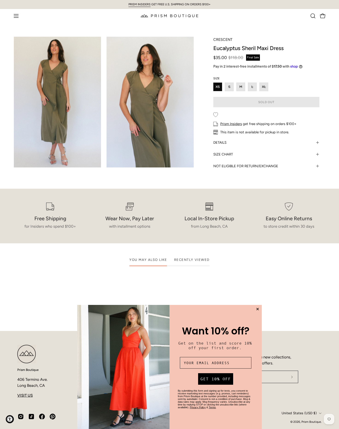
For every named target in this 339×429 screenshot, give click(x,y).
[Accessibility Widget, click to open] (10, 419)
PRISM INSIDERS (139, 4)
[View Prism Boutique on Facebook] (42, 416)
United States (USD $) (299, 413)
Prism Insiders (231, 124)
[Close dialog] (257, 309)
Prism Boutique (28, 370)
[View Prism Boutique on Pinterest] (52, 416)
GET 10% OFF (215, 379)
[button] (313, 16)
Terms (212, 407)
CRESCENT (222, 39)
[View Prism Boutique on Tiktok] (31, 416)
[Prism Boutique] (169, 15)
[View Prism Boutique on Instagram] (20, 416)
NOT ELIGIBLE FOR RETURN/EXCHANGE (245, 166)
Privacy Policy (198, 407)
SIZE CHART (223, 154)
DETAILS (219, 142)
